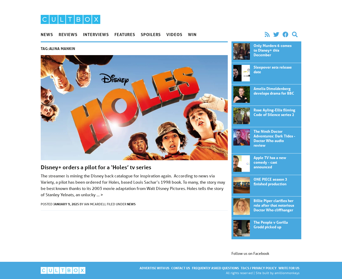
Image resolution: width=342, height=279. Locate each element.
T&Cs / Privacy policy (259, 268)
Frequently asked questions (215, 268)
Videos (174, 34)
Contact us (180, 268)
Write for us (288, 268)
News (47, 34)
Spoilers (151, 34)
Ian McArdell (95, 204)
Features (124, 34)
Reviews (68, 34)
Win (192, 34)
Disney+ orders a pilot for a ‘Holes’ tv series (96, 167)
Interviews (96, 34)
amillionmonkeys (287, 273)
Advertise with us (154, 268)
